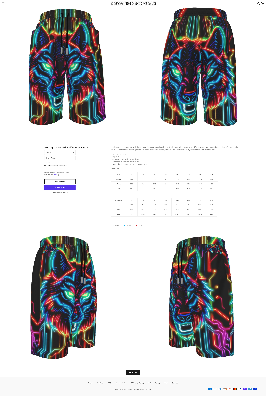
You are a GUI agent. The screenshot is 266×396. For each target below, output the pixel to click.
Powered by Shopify (143, 389)
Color (48, 158)
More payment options (60, 193)
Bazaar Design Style (129, 389)
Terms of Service (171, 383)
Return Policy (121, 383)
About (90, 383)
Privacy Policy (154, 383)
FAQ (109, 383)
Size (47, 152)
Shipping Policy (137, 383)
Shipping (47, 166)
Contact (100, 383)
